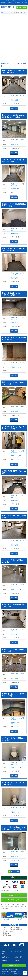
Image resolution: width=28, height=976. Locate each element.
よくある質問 (18, 957)
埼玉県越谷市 (14, 411)
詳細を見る (14, 108)
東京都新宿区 (14, 100)
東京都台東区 (14, 278)
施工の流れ (5, 957)
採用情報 (17, 960)
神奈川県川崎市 (15, 723)
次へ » (17, 871)
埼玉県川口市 (14, 144)
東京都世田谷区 (15, 188)
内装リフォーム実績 (7, 952)
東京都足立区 (14, 233)
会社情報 (4, 960)
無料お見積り (22, 7)
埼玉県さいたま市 (16, 367)
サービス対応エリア (20, 952)
